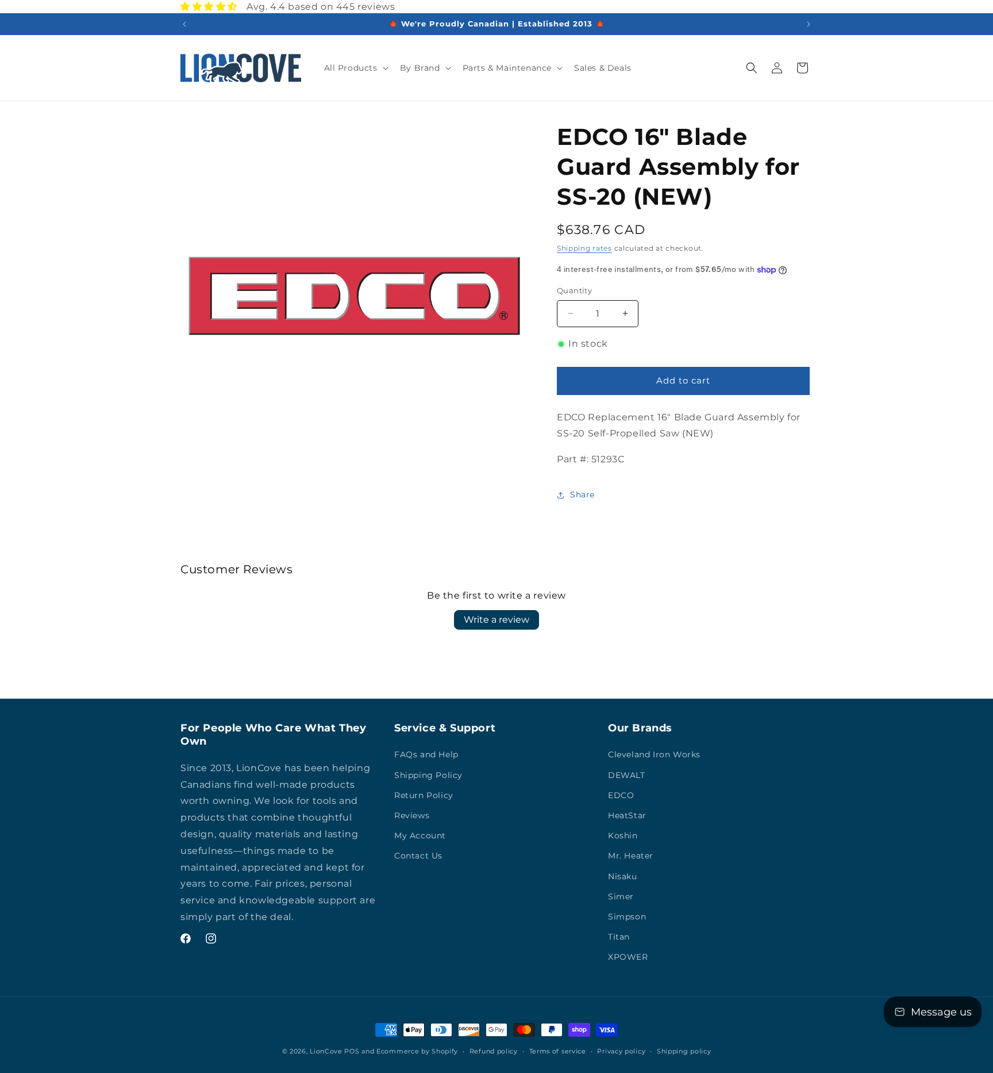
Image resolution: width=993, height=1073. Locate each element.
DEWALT (626, 775)
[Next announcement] (808, 24)
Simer (621, 896)
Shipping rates (584, 248)
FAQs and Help (426, 755)
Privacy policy (621, 1051)
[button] (355, 68)
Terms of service (557, 1051)
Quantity (574, 290)
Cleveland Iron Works (654, 755)
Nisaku (622, 876)
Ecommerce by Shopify (417, 1051)
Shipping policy (684, 1051)
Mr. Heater (630, 855)
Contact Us (418, 855)
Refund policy (493, 1051)
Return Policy (423, 795)
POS (351, 1051)
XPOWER (628, 957)
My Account (420, 835)
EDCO (621, 795)
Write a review (496, 619)
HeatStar (627, 815)
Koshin (623, 835)
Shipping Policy (428, 775)
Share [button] (582, 495)
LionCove (326, 1051)
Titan (619, 937)
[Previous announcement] (184, 24)
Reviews (411, 815)
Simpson (627, 916)
